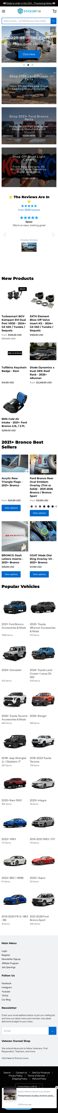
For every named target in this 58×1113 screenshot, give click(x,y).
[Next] (50, 44)
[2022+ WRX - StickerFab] (15, 822)
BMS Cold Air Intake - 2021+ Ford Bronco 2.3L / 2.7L (14, 422)
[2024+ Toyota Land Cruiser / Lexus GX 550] (43, 653)
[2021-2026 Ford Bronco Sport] (43, 899)
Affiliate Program (10, 963)
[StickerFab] (29, 11)
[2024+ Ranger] (43, 699)
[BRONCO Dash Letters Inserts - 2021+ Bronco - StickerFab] (15, 536)
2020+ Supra (37, 877)
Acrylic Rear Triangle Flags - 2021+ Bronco (12, 482)
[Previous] (7, 44)
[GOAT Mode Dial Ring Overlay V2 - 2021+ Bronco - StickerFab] (43, 531)
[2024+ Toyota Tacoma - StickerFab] (15, 699)
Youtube (6, 991)
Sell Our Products (41, 1072)
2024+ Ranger (38, 715)
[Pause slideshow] (52, 29)
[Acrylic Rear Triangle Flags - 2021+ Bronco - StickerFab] (15, 463)
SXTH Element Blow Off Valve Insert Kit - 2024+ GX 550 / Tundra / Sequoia (41, 323)
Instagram (7, 987)
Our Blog (6, 999)
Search (7, 1072)
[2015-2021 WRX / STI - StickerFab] (43, 822)
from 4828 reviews (29, 209)
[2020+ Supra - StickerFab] (43, 861)
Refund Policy (39, 1078)
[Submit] (53, 21)
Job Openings (8, 967)
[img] (29, 206)
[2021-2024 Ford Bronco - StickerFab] (15, 607)
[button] (5, 235)
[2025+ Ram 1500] (15, 783)
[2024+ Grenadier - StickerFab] (15, 653)
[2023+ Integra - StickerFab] (43, 783)
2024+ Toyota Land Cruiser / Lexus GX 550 (41, 673)
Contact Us (21, 1072)
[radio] (31, 506)
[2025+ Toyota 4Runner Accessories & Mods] (43, 607)
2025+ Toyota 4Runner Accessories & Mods (42, 628)
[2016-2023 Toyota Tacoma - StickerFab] (43, 741)
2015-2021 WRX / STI (42, 839)
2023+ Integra (38, 800)
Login (4, 951)
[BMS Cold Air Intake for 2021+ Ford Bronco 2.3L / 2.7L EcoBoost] (15, 402)
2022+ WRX (9, 839)
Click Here (29, 54)
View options (11, 507)
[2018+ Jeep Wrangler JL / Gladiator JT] (15, 741)
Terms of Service (36, 1075)
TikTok (5, 995)
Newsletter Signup (11, 959)
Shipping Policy (19, 1078)
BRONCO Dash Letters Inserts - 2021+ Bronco (12, 559)
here (9, 1058)
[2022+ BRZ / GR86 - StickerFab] (15, 861)
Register (6, 955)
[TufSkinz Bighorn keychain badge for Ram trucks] (15, 353)
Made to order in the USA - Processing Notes (29, 3)
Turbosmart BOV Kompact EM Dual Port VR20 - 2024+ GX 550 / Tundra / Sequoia (14, 323)
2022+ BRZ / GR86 (13, 877)
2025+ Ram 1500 (12, 800)
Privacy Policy (15, 1075)
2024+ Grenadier (12, 670)
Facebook (6, 983)
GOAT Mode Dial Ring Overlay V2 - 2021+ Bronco (41, 559)
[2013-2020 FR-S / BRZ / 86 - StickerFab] (15, 899)
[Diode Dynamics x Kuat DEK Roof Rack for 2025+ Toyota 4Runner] (43, 351)
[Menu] (6, 11)
